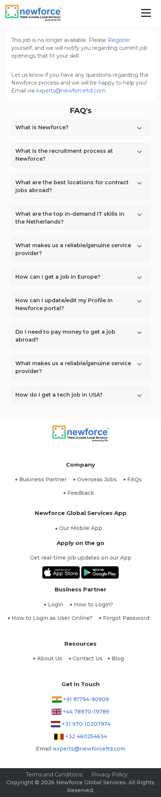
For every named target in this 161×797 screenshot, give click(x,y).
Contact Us (88, 658)
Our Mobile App (80, 528)
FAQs (134, 479)
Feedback (80, 493)
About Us (49, 658)
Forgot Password (126, 618)
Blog (118, 658)
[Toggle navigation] (146, 13)
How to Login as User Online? (52, 618)
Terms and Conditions (54, 774)
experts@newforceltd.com (71, 90)
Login (55, 604)
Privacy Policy (109, 774)
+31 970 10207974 (86, 724)
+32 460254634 (86, 736)
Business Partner (43, 479)
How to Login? (93, 604)
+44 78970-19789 (86, 711)
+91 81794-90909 (86, 699)
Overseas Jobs (97, 479)
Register (119, 40)
